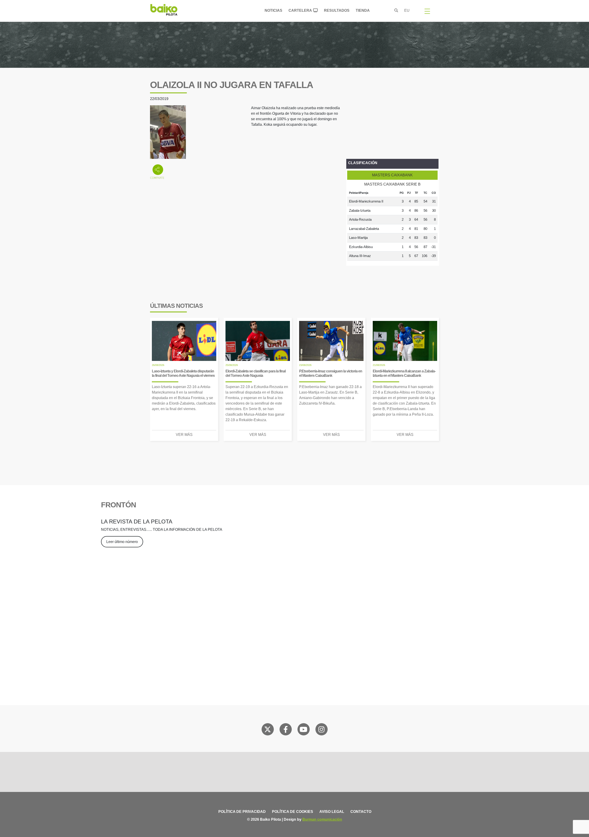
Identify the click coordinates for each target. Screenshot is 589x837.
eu (407, 10)
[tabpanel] (392, 225)
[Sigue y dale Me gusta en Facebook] (285, 730)
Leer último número (122, 542)
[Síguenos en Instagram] (321, 730)
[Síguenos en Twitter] (267, 730)
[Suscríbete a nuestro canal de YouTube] (303, 730)
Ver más (184, 435)
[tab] (392, 175)
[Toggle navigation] (427, 11)
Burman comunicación (322, 819)
